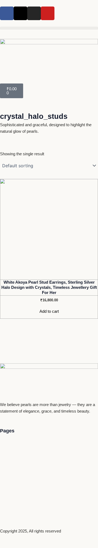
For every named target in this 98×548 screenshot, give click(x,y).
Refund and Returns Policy (29, 452)
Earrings (12, 465)
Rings (10, 477)
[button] (49, 28)
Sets (9, 515)
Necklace (13, 490)
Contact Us (15, 440)
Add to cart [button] (49, 311)
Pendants (13, 502)
